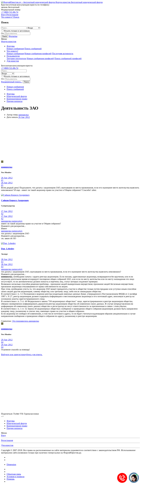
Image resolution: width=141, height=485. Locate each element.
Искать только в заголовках (17, 31)
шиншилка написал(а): (11, 221)
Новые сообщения (15, 48)
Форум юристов (8, 41)
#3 (2, 262)
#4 (2, 342)
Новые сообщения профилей (37, 53)
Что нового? (12, 51)
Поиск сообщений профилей (68, 58)
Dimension (11, 464)
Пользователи (13, 56)
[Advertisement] (70, 140)
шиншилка (23, 115)
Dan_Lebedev (7, 249)
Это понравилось (25, 321)
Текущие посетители (16, 58)
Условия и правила (15, 476)
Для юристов (13, 61)
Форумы (11, 46)
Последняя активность (62, 53)
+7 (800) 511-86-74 (9, 12)
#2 (2, 214)
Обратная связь (14, 474)
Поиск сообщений (33, 48)
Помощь (10, 479)
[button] (4, 39)
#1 (2, 180)
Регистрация (7, 440)
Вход (3, 435)
